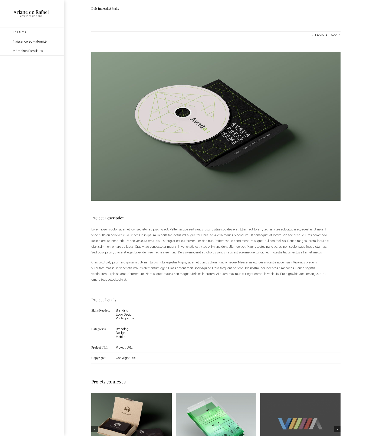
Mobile (120, 337)
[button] (94, 429)
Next (334, 35)
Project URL (124, 347)
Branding (122, 310)
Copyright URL (126, 358)
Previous (321, 35)
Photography (125, 318)
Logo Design (124, 314)
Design (120, 333)
